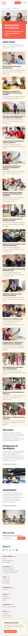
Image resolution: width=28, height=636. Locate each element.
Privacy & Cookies (7, 617)
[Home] (3, 8)
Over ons (5, 611)
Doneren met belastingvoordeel (10, 570)
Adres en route (6, 579)
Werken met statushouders (9, 606)
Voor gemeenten (7, 587)
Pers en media (6, 583)
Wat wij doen (6, 613)
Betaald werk (6, 596)
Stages (4, 600)
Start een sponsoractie (8, 560)
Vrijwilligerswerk (7, 598)
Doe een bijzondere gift (8, 569)
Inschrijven (21, 538)
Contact (5, 577)
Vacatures (5, 594)
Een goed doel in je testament (10, 572)
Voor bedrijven (6, 604)
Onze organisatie (7, 615)
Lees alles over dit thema (9, 464)
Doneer (18, 2)
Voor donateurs (6, 567)
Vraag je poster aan (10, 631)
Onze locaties (6, 581)
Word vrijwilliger (7, 562)
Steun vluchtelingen (8, 556)
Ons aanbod (6, 589)
